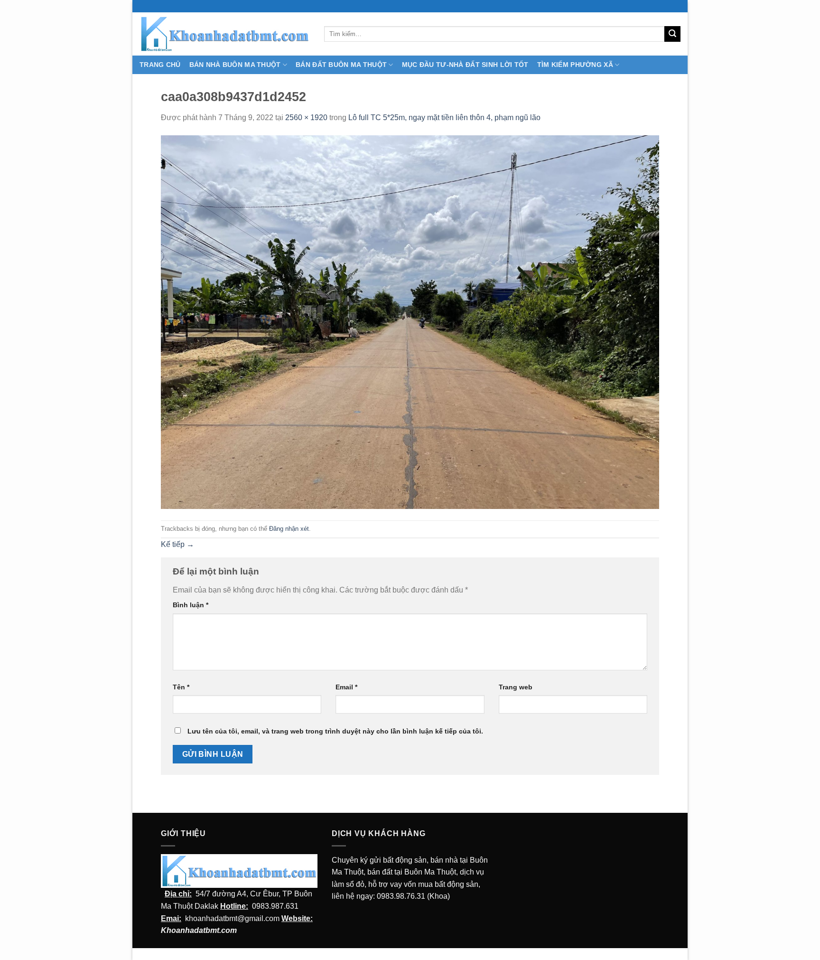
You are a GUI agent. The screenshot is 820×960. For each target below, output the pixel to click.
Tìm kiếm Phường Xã (575, 64)
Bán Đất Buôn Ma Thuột (341, 64)
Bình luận (190, 605)
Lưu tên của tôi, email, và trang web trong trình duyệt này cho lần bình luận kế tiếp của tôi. (335, 731)
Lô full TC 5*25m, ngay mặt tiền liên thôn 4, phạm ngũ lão (444, 117)
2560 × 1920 (306, 117)
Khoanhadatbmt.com (199, 930)
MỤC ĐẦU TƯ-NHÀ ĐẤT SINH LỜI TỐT (465, 64)
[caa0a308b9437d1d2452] (410, 322)
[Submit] (672, 34)
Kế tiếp (177, 544)
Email (346, 687)
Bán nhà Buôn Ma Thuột (235, 64)
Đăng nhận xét (289, 528)
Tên (181, 687)
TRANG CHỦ (160, 64)
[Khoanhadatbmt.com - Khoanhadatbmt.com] (225, 33)
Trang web (515, 687)
